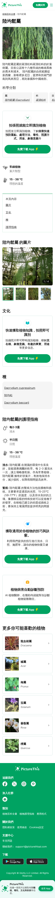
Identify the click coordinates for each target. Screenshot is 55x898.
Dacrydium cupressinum (19, 388)
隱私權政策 (8, 827)
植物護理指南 (27, 813)
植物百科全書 (8, 14)
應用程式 (41, 813)
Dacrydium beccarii (16, 402)
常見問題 (7, 840)
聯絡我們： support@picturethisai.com (24, 846)
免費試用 (40, 5)
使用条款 (22, 827)
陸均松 (8, 395)
